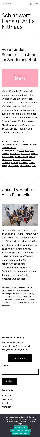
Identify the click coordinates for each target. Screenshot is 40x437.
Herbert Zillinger (21, 156)
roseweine (23, 162)
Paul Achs (28, 302)
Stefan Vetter (25, 165)
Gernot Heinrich (8, 299)
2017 (21, 294)
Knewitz (16, 159)
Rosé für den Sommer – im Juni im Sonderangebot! (19, 54)
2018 (26, 294)
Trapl (34, 165)
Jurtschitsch (7, 159)
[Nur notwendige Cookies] (37, 426)
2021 (27, 150)
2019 (31, 294)
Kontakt (5, 403)
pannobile (18, 302)
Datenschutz (8, 399)
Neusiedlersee (7, 302)
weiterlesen (18, 132)
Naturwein (6, 162)
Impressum (7, 395)
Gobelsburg (25, 153)
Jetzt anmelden (20, 358)
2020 (21, 150)
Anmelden (6, 407)
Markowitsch (26, 159)
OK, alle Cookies (20, 427)
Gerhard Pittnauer (28, 296)
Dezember (15, 296)
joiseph (32, 156)
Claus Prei (6, 296)
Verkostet (33, 144)
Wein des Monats (9, 147)
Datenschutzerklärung (21, 434)
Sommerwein (13, 165)
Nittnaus (14, 162)
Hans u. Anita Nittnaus (25, 299)
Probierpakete (22, 144)
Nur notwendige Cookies (21, 430)
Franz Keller (15, 153)
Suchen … (6, 365)
